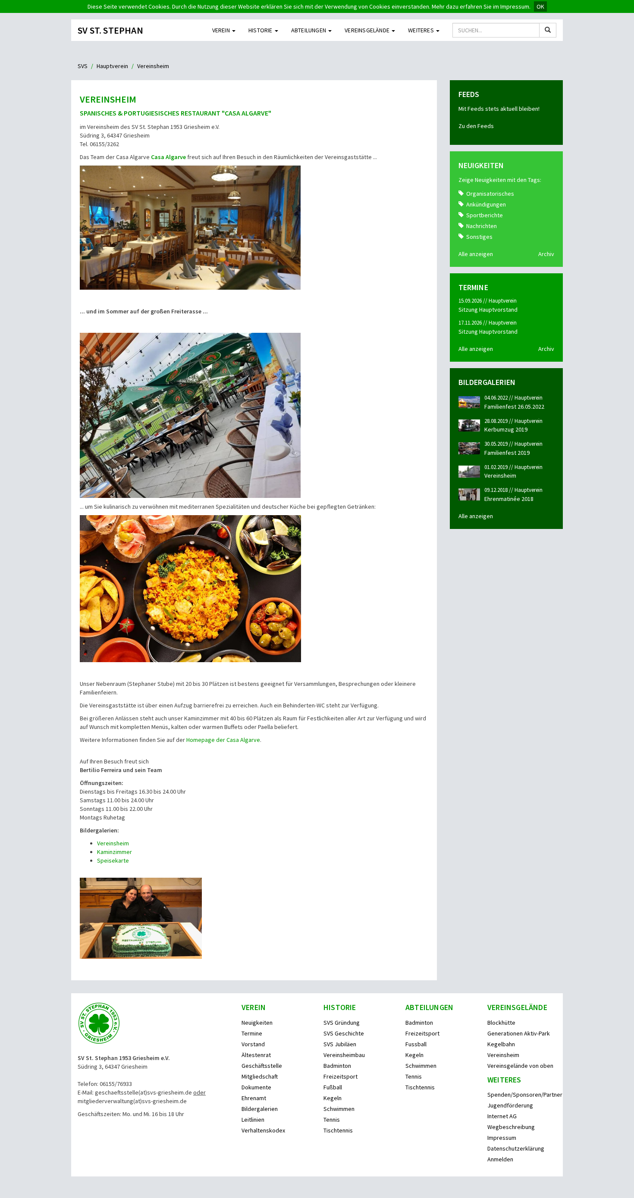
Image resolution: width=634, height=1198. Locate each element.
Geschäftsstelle (262, 1066)
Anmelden (500, 1159)
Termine (252, 1033)
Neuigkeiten (257, 1022)
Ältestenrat (256, 1055)
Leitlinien (253, 1119)
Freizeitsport (340, 1076)
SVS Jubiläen (339, 1044)
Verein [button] (221, 30)
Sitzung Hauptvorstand (488, 309)
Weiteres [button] (421, 30)
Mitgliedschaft (260, 1076)
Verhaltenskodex (263, 1130)
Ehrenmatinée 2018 (509, 499)
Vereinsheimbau (344, 1055)
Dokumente (256, 1087)
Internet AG (502, 1116)
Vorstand (253, 1044)
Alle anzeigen (475, 254)
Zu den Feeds (476, 126)
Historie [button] (261, 30)
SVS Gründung (341, 1022)
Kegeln (332, 1098)
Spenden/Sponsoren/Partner (524, 1094)
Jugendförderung (510, 1105)
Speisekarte (113, 860)
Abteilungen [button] (309, 30)
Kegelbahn (501, 1044)
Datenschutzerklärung (515, 1148)
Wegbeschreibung (511, 1127)
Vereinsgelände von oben (520, 1066)
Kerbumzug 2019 (505, 429)
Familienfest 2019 (507, 453)
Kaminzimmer (115, 852)
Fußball (332, 1087)
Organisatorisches (490, 193)
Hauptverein (112, 66)
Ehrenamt (254, 1098)
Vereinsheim (113, 843)
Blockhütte (501, 1022)
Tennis (331, 1119)
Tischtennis (338, 1130)
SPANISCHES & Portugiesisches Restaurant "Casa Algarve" (175, 113)
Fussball (416, 1044)
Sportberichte (484, 215)
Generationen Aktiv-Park (518, 1033)
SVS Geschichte (343, 1033)
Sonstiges (479, 237)
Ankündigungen (486, 204)
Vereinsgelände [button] (368, 30)
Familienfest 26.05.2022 (514, 406)
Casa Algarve (168, 157)
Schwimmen (339, 1109)
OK (540, 6)
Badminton (337, 1066)
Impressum (501, 1138)
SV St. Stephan (110, 30)
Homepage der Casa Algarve (223, 740)
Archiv (546, 254)
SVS (83, 66)
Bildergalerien (260, 1109)
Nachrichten (481, 226)
